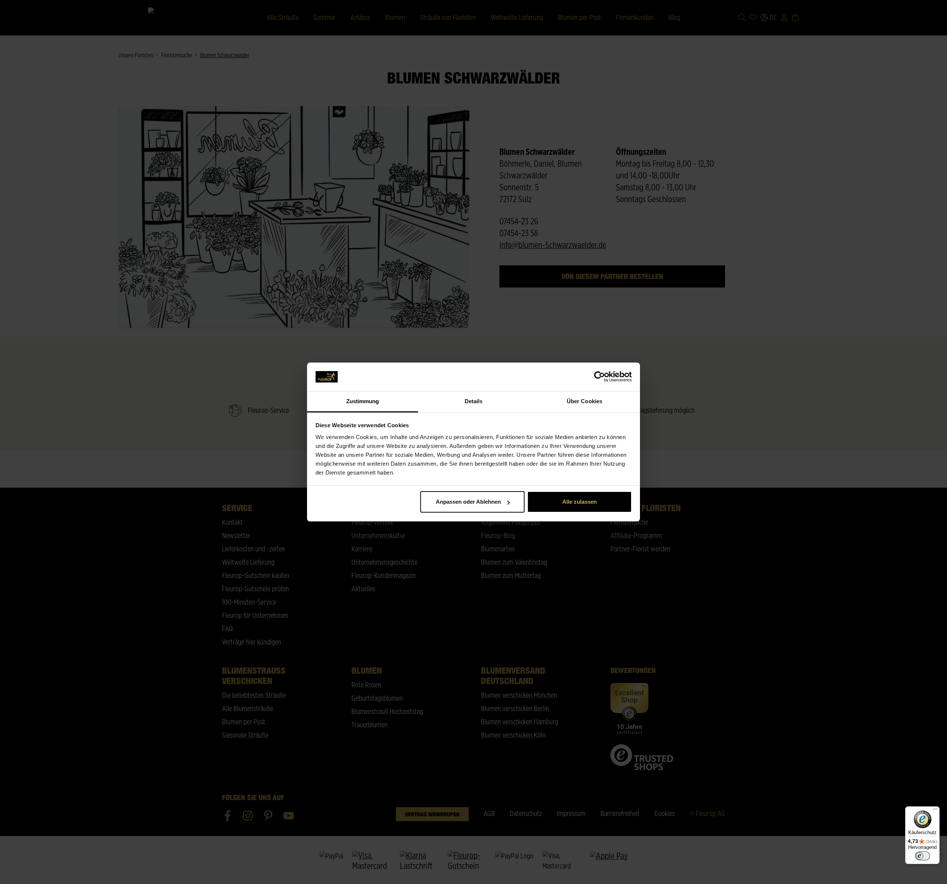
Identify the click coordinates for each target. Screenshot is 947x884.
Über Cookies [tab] (584, 401)
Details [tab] (474, 401)
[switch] (922, 855)
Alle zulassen (579, 502)
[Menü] (935, 810)
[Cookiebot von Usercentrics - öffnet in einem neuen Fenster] (599, 376)
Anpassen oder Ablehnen (468, 502)
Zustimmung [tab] (362, 401)
